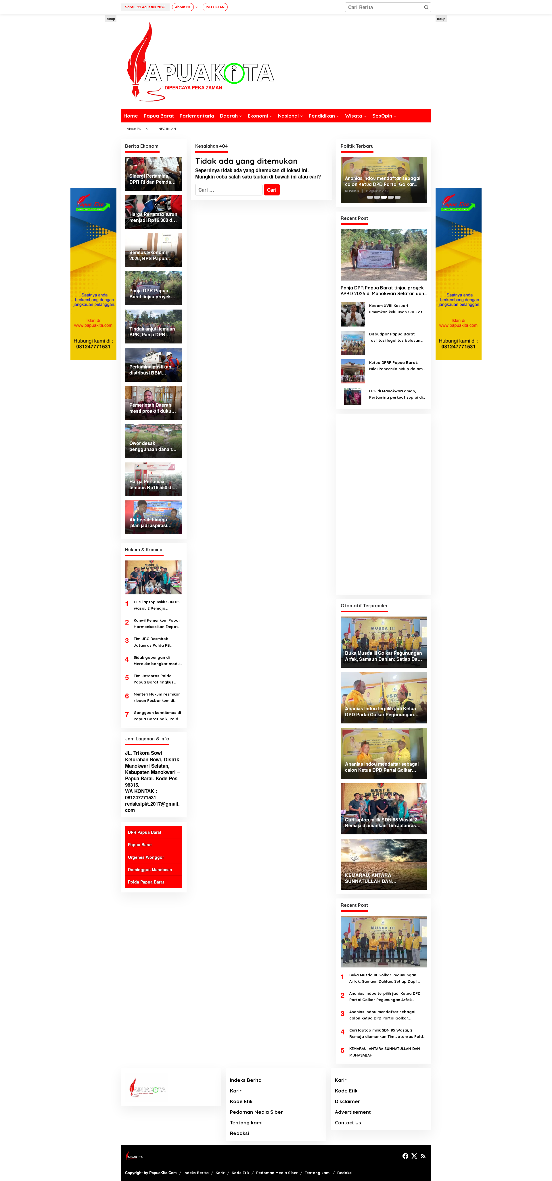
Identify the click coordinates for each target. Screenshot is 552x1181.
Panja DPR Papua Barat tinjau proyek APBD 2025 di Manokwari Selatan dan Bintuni (382, 291)
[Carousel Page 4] (391, 197)
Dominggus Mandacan (150, 869)
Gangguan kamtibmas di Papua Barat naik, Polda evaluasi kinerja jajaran (157, 716)
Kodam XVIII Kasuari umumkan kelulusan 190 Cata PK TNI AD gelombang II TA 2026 (397, 309)
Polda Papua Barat (146, 882)
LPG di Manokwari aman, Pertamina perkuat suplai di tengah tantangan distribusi (396, 394)
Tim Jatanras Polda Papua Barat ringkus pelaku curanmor (153, 679)
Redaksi (239, 1133)
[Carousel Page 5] (397, 197)
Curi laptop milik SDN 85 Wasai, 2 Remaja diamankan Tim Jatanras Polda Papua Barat (158, 605)
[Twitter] (414, 1156)
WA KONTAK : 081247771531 (141, 794)
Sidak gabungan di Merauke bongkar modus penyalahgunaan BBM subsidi (158, 661)
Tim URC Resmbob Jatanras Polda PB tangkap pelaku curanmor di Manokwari (156, 642)
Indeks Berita (246, 1080)
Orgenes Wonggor (146, 857)
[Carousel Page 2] (377, 197)
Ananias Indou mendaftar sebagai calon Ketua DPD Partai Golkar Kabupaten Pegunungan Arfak (382, 181)
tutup (111, 18)
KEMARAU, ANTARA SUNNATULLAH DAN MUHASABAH (384, 1051)
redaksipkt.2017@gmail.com (152, 806)
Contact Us (348, 1122)
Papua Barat (140, 844)
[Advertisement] (93, 101)
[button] (426, 7)
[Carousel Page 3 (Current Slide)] (384, 197)
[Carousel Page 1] (370, 197)
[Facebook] (405, 1156)
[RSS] (423, 1156)
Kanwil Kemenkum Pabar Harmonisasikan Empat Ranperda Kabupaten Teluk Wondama (157, 624)
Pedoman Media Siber (256, 1112)
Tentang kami (246, 1122)
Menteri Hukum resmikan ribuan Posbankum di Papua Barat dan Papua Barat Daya (157, 698)
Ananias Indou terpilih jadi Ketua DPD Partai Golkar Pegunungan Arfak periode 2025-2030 (384, 997)
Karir (235, 1091)
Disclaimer (347, 1101)
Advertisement (353, 1112)
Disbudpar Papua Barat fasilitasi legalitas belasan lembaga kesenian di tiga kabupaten (394, 337)
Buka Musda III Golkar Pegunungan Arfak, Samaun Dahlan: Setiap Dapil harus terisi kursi (383, 978)
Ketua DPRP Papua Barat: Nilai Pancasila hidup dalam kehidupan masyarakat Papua (396, 366)
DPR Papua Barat (144, 832)
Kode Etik (241, 1101)
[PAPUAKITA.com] (197, 61)
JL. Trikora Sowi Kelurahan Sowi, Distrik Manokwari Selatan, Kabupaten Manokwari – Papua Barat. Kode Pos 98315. (152, 768)
